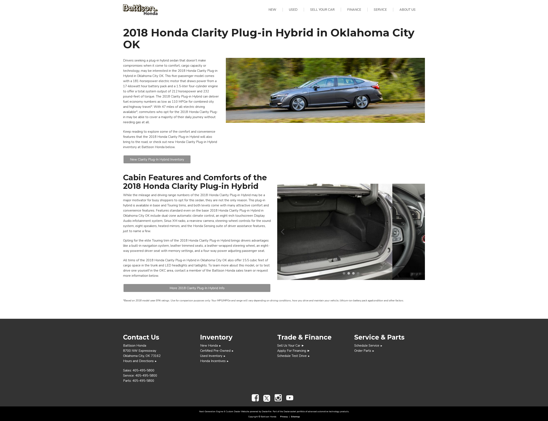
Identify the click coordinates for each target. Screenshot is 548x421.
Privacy (284, 416)
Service (380, 10)
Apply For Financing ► (293, 351)
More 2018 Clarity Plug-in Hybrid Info (197, 288)
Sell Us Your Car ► (290, 345)
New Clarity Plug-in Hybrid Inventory (157, 159)
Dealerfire (266, 411)
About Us (407, 10)
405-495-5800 (143, 370)
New (272, 10)
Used (293, 10)
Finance (354, 10)
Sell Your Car (322, 10)
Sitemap (295, 416)
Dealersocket (290, 411)
